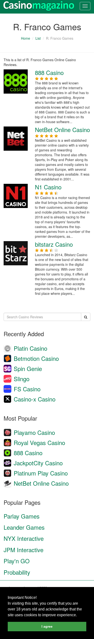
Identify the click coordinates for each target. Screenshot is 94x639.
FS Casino (27, 389)
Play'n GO (17, 561)
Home (25, 38)
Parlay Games (22, 516)
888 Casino (49, 72)
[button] (78, 615)
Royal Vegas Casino (39, 442)
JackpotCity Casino (38, 463)
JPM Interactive (23, 549)
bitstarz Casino (54, 244)
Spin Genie (28, 368)
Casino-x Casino (34, 399)
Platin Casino (30, 348)
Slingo (21, 378)
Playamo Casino (34, 432)
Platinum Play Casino (41, 473)
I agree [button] (47, 626)
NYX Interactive (24, 538)
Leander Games (24, 527)
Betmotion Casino (36, 358)
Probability (17, 572)
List (38, 38)
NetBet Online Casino (62, 129)
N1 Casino (48, 187)
